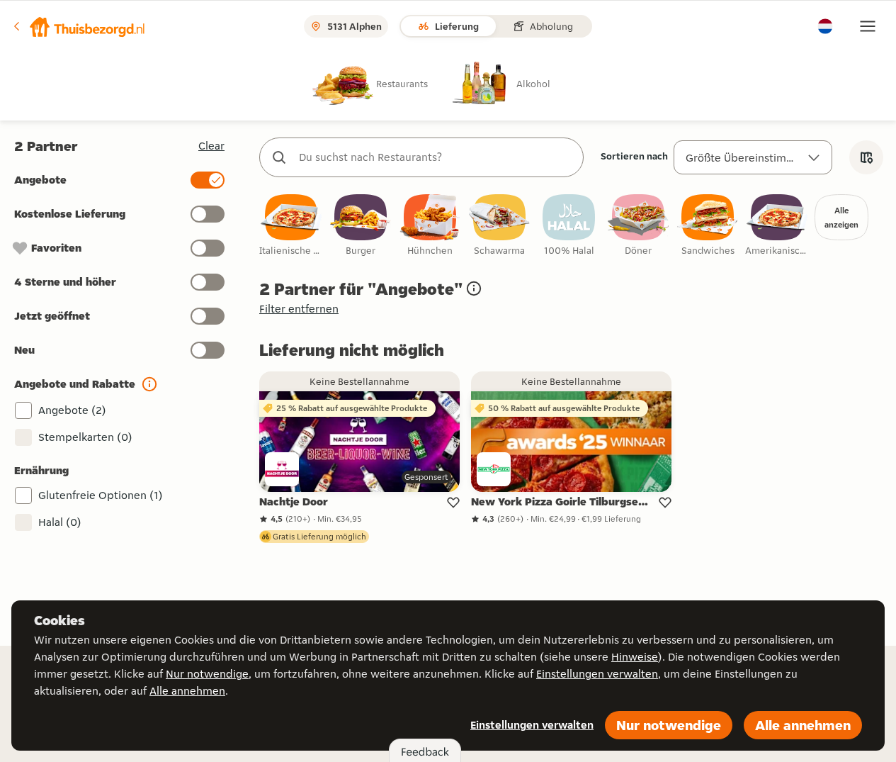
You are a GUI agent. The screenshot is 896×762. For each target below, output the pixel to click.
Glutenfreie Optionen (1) (100, 495)
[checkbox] (291, 225)
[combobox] (435, 157)
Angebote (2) (72, 410)
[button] (78, 26)
